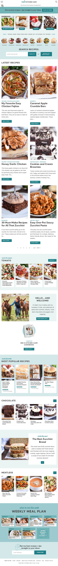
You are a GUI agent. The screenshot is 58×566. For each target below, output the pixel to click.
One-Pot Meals (34, 220)
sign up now (47, 10)
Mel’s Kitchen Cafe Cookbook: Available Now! (31, 5)
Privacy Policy (49, 560)
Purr (38, 563)
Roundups (5, 220)
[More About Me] (29, 330)
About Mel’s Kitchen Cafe (28, 560)
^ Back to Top (7, 560)
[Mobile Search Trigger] (56, 2)
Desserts (33, 101)
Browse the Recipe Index (46, 54)
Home (14, 560)
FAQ (43, 560)
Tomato (51, 260)
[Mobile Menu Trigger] (1, 2)
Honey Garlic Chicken (14, 164)
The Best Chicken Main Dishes (10, 101)
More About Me (42, 318)
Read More (5, 122)
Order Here (28, 349)
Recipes (18, 560)
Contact (38, 560)
